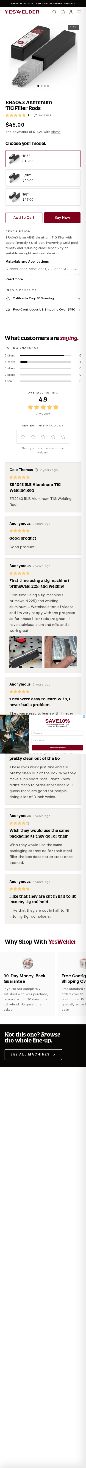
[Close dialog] (84, 716)
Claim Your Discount (57, 747)
